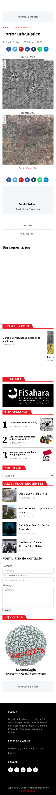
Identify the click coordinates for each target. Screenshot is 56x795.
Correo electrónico (14, 575)
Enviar (7, 610)
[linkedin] (35, 769)
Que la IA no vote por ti (33, 493)
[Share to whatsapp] (39, 49)
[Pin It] (21, 49)
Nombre (7, 566)
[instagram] (23, 769)
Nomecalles (31, 168)
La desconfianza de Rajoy (23, 422)
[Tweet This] (14, 49)
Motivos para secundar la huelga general (22, 453)
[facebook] (16, 769)
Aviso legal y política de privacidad (26, 748)
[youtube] (29, 769)
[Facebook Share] (8, 49)
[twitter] (10, 769)
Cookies (12, 752)
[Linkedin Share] (27, 49)
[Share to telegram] (46, 49)
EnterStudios (28, 790)
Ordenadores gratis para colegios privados (22, 438)
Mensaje (8, 585)
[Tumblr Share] (33, 49)
